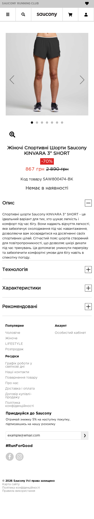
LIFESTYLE (14, 343)
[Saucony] (47, 14)
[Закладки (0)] (87, 3)
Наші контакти (17, 372)
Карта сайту (11, 484)
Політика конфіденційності (21, 488)
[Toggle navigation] (7, 14)
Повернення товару (21, 377)
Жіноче (11, 338)
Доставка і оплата (20, 388)
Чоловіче (12, 333)
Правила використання (18, 491)
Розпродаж (14, 349)
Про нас (11, 383)
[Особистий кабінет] (86, 14)
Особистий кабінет (70, 333)
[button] (12, 79)
